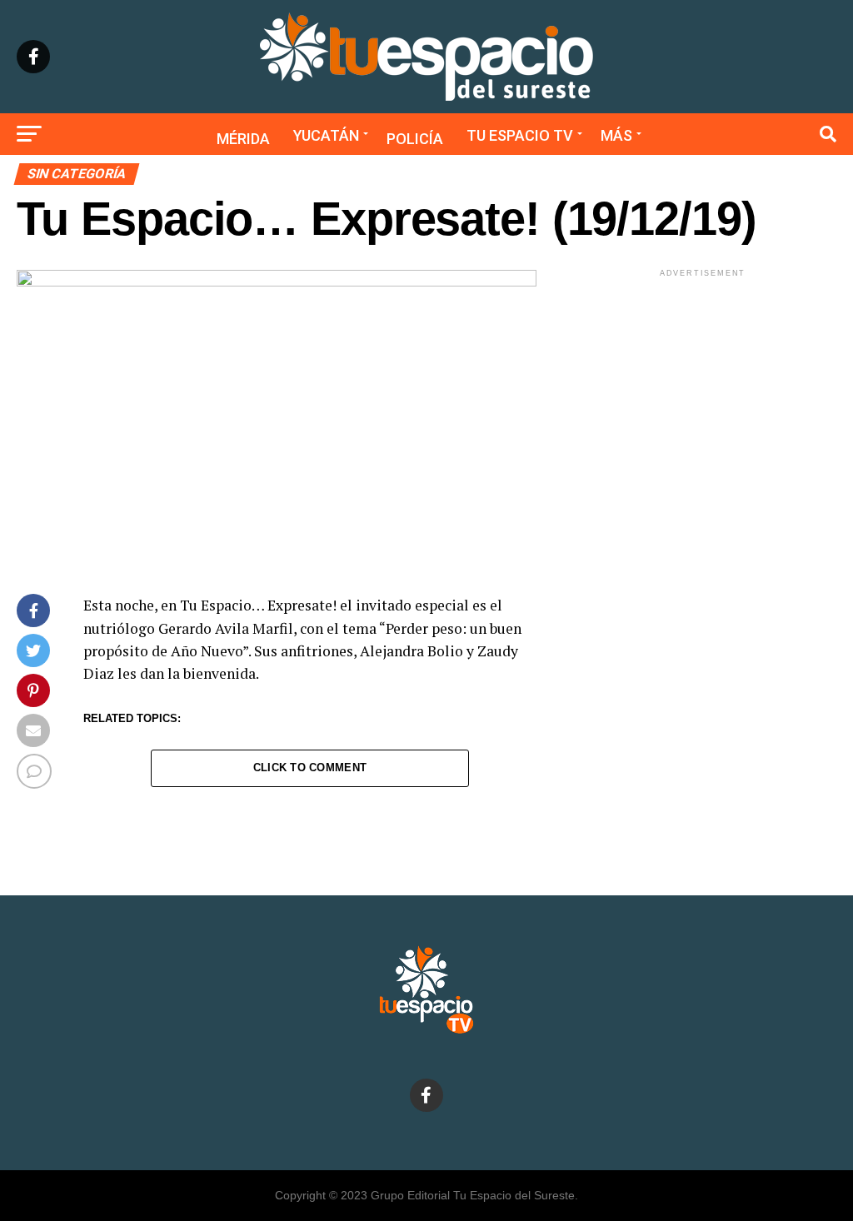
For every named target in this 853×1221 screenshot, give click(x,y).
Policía (415, 138)
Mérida (243, 138)
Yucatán (326, 135)
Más (616, 135)
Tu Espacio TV (519, 135)
